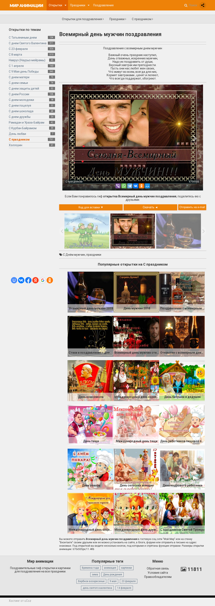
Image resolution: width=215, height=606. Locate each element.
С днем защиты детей (24, 88)
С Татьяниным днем (23, 37)
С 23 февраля (18, 49)
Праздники (117, 19)
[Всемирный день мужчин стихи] (136, 336)
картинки (126, 567)
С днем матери (19, 77)
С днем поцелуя (20, 105)
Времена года (90, 567)
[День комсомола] (90, 380)
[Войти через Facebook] (28, 280)
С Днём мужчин (74, 254)
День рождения (112, 574)
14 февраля (124, 587)
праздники (93, 254)
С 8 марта (15, 54)
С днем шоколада (21, 111)
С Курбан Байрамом (23, 128)
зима (95, 574)
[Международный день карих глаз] (136, 380)
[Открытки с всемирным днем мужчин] (182, 336)
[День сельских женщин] (136, 468)
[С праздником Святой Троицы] (182, 513)
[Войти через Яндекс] (35, 280)
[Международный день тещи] (136, 424)
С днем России (19, 94)
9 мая (113, 581)
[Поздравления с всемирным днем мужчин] (182, 291)
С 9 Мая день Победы (24, 71)
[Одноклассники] (141, 185)
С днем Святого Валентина (27, 43)
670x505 (194, 181)
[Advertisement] (32, 214)
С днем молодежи (21, 100)
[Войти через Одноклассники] (50, 280)
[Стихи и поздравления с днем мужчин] (90, 336)
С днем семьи (18, 83)
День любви (17, 134)
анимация (110, 567)
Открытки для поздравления (82, 19)
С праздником (142, 19)
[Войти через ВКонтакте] (21, 280)
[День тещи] (90, 424)
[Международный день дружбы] (136, 513)
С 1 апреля (16, 66)
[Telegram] (129, 185)
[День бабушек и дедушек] (182, 380)
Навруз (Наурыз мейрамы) (27, 60)
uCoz (27, 600)
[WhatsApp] (123, 185)
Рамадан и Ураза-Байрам (26, 122)
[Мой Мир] (147, 185)
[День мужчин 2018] (136, 291)
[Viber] (118, 185)
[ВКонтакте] (135, 185)
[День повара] (90, 468)
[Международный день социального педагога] (90, 513)
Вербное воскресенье (91, 581)
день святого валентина (97, 587)
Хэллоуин (15, 145)
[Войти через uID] (14, 280)
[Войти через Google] (42, 280)
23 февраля (129, 581)
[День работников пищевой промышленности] (182, 424)
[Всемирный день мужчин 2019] (90, 291)
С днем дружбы (19, 117)
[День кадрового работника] (182, 468)
